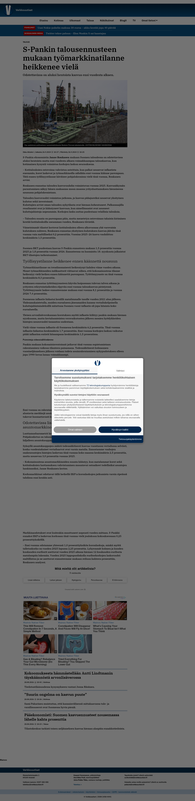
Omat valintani (75, 429)
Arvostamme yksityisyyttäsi (74, 370)
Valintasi (120, 370)
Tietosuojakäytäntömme (130, 439)
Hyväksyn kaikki (120, 429)
